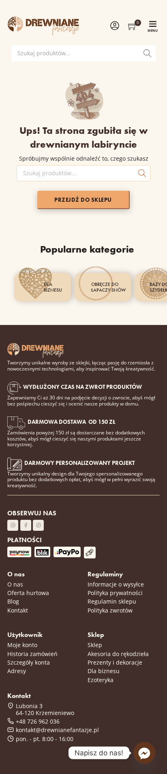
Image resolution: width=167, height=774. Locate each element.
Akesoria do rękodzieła (118, 653)
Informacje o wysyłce (116, 584)
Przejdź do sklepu (83, 199)
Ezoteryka (100, 679)
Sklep (95, 644)
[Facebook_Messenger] (144, 753)
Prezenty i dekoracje (115, 662)
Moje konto (22, 644)
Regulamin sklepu (112, 601)
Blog (13, 601)
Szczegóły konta (28, 662)
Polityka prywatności (115, 592)
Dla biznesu (104, 670)
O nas (15, 584)
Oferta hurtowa (28, 592)
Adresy (16, 670)
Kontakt (17, 610)
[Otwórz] (153, 24)
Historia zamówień (32, 653)
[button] (132, 26)
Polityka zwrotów (110, 610)
